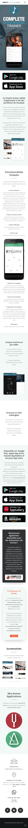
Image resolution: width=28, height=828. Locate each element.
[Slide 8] (18, 681)
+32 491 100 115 (14, 802)
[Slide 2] (9, 681)
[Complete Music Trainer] (14, 577)
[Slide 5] (14, 681)
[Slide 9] (20, 681)
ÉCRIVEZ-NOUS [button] (14, 766)
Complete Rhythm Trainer (14, 602)
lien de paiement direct (19, 478)
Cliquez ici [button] (14, 635)
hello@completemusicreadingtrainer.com (14, 769)
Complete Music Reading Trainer (13, 605)
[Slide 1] (8, 681)
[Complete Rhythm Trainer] (14, 739)
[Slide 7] (17, 681)
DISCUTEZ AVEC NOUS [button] (14, 798)
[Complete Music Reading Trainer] (11, 2)
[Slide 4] (12, 681)
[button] (25, 2)
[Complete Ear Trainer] (14, 720)
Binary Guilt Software (12, 823)
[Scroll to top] (25, 825)
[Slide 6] (15, 681)
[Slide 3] (11, 681)
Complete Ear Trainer (17, 600)
